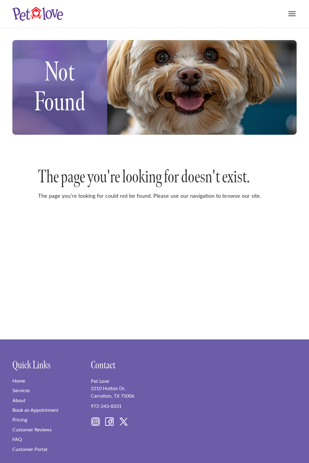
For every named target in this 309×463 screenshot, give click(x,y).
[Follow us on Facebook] (109, 422)
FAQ (17, 439)
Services (21, 390)
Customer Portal (29, 449)
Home (18, 380)
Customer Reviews (32, 429)
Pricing (19, 419)
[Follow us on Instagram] (95, 422)
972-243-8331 (106, 405)
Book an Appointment (35, 409)
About (19, 400)
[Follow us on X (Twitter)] (123, 422)
